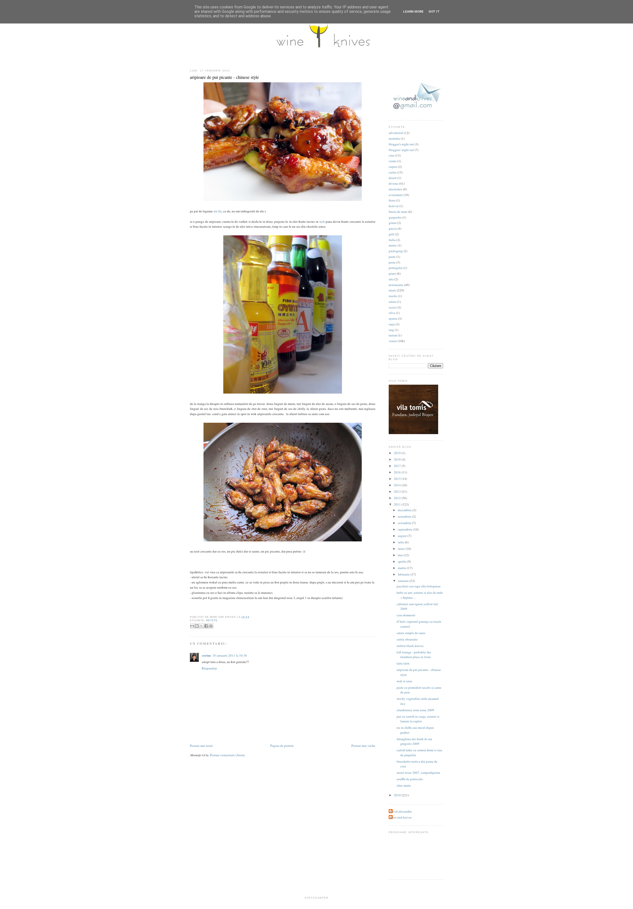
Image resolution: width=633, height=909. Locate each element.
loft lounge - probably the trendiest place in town (414, 654)
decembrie (405, 510)
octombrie (405, 523)
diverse (393, 183)
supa (392, 324)
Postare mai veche (363, 745)
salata (392, 301)
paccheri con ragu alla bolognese (419, 586)
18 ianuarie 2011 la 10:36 (229, 655)
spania (393, 318)
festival (394, 206)
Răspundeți (209, 668)
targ (391, 330)
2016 (398, 472)
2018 (398, 459)
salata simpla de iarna (411, 633)
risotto (393, 296)
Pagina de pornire (282, 745)
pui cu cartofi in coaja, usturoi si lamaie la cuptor (418, 719)
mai (401, 555)
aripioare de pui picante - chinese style (224, 77)
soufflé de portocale (410, 779)
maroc (393, 245)
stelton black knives (410, 645)
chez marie (404, 785)
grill (391, 234)
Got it (434, 11)
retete (212, 620)
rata (391, 279)
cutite (392, 172)
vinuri (393, 341)
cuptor (393, 166)
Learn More (413, 11)
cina (391, 155)
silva (392, 312)
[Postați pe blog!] (196, 625)
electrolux (395, 189)
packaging (396, 251)
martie (402, 568)
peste (392, 262)
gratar (392, 223)
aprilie (402, 561)
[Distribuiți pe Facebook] (206, 625)
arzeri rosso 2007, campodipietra (418, 772)
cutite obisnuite (407, 639)
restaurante (396, 285)
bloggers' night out (401, 150)
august (402, 535)
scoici (393, 307)
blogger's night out (401, 144)
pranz (392, 273)
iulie (401, 542)
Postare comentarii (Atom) (227, 755)
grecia (393, 228)
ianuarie (403, 580)
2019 (398, 453)
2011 (398, 504)
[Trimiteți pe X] (201, 625)
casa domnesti (406, 615)
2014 (398, 485)
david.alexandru (401, 811)
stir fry (217, 211)
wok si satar (404, 681)
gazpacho (395, 217)
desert (393, 178)
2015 (398, 478)
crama (393, 161)
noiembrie (405, 516)
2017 (398, 466)
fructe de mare (398, 211)
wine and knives (401, 817)
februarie (404, 574)
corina (206, 655)
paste (392, 256)
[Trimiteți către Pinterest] (210, 625)
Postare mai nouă (201, 745)
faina (392, 200)
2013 (398, 491)
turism (393, 335)
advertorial (396, 133)
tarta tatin (403, 663)
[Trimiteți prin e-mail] (192, 625)
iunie (402, 548)
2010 (398, 795)
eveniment (396, 195)
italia (392, 240)
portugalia (396, 268)
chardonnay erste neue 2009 (415, 710)
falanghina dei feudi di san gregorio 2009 (414, 741)
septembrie (405, 529)
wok (322, 221)
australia (394, 138)
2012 (398, 498)
